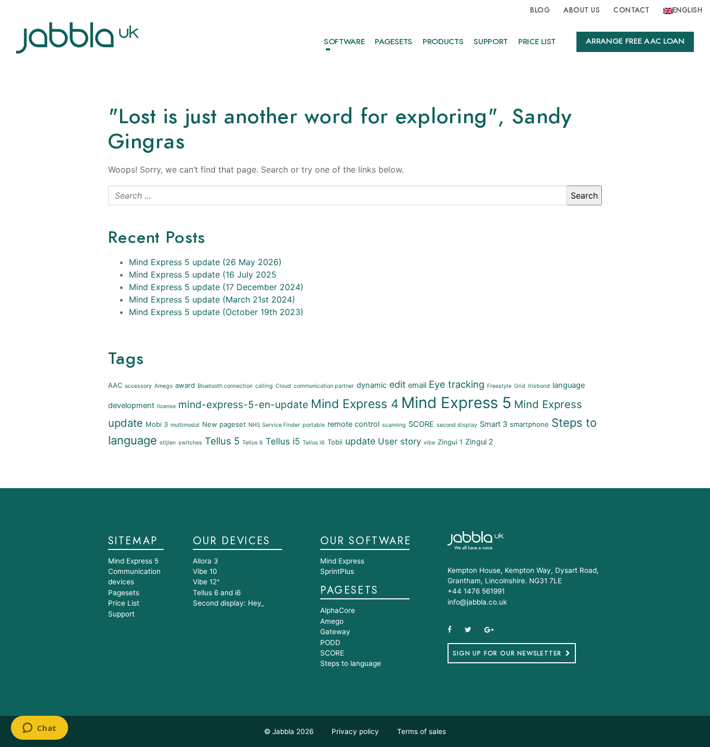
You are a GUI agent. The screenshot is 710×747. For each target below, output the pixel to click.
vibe (429, 442)
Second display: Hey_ (228, 603)
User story (399, 441)
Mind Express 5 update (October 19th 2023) (216, 312)
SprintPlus (337, 571)
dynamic (372, 385)
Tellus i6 (314, 442)
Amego (163, 386)
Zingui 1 (450, 442)
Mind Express (342, 561)
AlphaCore (337, 610)
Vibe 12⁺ (206, 582)
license (166, 406)
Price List (537, 42)
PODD (330, 642)
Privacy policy (355, 731)
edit (397, 384)
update (360, 441)
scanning (394, 425)
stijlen (168, 442)
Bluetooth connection (225, 386)
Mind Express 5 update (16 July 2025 (203, 274)
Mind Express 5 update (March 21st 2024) (212, 299)
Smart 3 (493, 424)
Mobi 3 (157, 424)
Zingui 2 (479, 442)
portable (314, 425)
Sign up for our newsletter (507, 653)
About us (581, 10)
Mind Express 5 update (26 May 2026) (205, 262)
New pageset (224, 424)
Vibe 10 (205, 571)
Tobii (335, 442)
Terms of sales (421, 731)
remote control (353, 424)
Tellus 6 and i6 (217, 592)
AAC (115, 385)
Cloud (283, 386)
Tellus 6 (252, 442)
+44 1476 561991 (476, 591)
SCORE (421, 424)
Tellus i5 (283, 441)
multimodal (185, 425)
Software (344, 42)
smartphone (529, 424)
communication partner (324, 386)
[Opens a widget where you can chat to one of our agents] (39, 729)
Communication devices (134, 576)
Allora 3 (205, 561)
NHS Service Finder (274, 425)
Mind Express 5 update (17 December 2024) (216, 287)
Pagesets (393, 42)
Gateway (335, 631)
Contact (631, 10)
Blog (540, 10)
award (185, 385)
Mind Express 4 (355, 404)
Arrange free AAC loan (635, 41)
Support (491, 42)
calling (264, 386)
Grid (519, 386)
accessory (138, 386)
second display (457, 425)
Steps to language (350, 663)
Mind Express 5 (456, 403)
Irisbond (539, 386)
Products (443, 42)
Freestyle (499, 386)
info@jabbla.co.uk (477, 602)
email (417, 385)
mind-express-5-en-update (243, 405)
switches (190, 442)
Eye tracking (456, 384)
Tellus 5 (222, 441)
